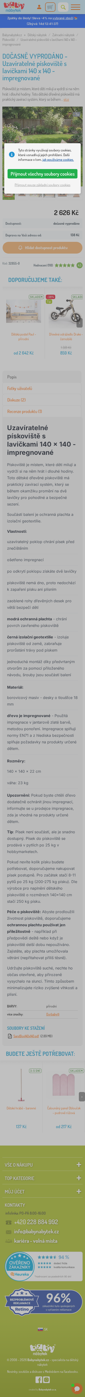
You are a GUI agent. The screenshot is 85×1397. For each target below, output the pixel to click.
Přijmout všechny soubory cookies (43, 174)
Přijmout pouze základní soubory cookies (42, 185)
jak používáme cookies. (58, 159)
